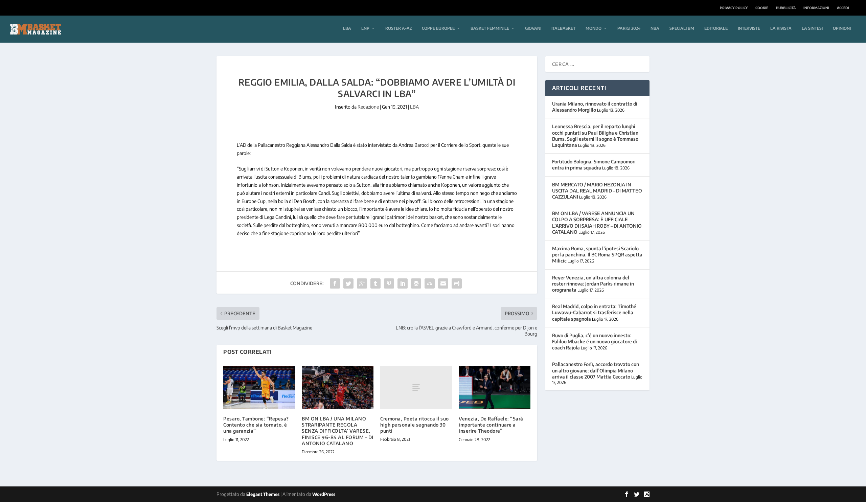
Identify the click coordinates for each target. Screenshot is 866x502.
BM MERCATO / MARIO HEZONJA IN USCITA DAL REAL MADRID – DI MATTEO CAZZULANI (597, 191)
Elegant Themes (262, 494)
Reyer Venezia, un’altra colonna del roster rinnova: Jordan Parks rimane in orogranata (593, 284)
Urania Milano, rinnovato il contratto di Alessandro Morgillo (594, 107)
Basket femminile (490, 28)
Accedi (843, 8)
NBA (655, 28)
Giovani (533, 28)
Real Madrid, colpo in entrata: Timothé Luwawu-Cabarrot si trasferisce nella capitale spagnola (594, 312)
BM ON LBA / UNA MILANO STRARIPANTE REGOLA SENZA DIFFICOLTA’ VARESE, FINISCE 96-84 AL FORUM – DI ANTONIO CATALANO (337, 431)
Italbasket (563, 28)
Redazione (368, 107)
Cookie (761, 8)
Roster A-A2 (398, 28)
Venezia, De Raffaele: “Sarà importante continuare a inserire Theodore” (491, 425)
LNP (365, 28)
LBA (347, 28)
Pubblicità (786, 8)
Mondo (593, 28)
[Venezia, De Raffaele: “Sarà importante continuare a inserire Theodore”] (494, 387)
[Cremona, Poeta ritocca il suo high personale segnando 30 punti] (416, 387)
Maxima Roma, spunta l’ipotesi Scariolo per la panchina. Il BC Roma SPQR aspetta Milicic (597, 255)
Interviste (749, 28)
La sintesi (812, 28)
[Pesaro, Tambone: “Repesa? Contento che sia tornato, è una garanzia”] (259, 387)
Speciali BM (681, 28)
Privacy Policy (734, 8)
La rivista (781, 28)
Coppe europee (438, 28)
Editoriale (716, 28)
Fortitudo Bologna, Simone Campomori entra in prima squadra (594, 164)
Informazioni (816, 8)
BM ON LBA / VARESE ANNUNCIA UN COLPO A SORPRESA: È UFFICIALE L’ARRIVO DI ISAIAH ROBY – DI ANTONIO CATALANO (597, 222)
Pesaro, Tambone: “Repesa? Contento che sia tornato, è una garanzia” (256, 425)
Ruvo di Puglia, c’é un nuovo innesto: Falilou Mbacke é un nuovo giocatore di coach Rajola (594, 341)
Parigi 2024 (628, 28)
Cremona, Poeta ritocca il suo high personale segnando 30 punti (414, 425)
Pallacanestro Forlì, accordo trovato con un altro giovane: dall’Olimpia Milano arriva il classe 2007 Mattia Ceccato (595, 370)
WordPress (323, 494)
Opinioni (842, 28)
